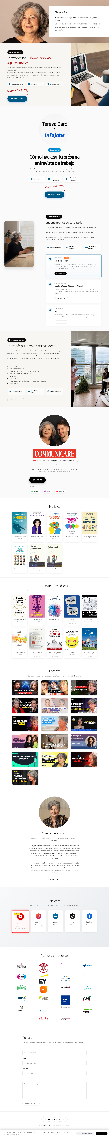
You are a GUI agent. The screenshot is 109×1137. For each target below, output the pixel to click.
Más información (15, 400)
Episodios (37, 480)
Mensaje (25, 1079)
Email (24, 1058)
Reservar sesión (60, 273)
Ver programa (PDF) (61, 298)
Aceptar (101, 1133)
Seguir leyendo (54, 879)
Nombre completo (28, 1048)
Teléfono (25, 1068)
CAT (105, 3)
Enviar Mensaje (31, 1103)
